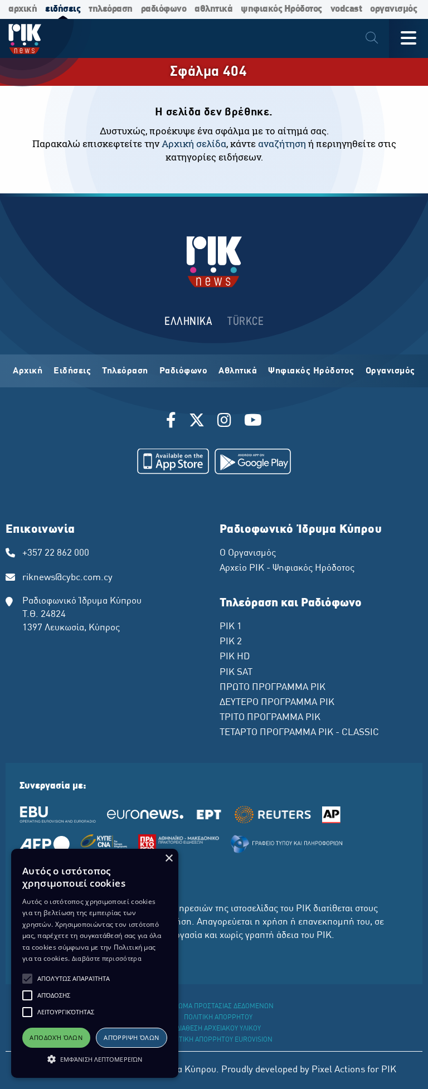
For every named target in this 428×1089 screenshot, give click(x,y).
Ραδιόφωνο (183, 371)
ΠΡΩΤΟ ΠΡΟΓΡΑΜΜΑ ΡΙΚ (272, 687)
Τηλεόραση (125, 371)
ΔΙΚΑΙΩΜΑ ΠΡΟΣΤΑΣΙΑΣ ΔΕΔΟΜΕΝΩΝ (218, 1006)
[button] (27, 979)
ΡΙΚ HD (235, 657)
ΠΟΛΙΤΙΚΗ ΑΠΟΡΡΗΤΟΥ (218, 1017)
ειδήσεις (62, 9)
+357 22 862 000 (55, 553)
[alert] (94, 963)
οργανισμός (393, 9)
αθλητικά (213, 9)
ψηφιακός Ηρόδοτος (281, 9)
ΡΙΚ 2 (231, 642)
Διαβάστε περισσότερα (107, 958)
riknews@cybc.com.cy (67, 577)
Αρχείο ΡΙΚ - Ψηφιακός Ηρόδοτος (287, 568)
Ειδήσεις (72, 371)
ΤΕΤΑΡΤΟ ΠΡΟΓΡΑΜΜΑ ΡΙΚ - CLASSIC (299, 732)
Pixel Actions (338, 1070)
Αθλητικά (237, 371)
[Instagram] (224, 422)
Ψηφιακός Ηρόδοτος (311, 371)
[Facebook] (173, 422)
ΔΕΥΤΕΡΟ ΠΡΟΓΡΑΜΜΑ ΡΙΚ (277, 702)
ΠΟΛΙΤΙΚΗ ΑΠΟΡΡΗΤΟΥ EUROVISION (218, 1040)
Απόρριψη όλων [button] (131, 1037)
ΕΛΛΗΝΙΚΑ (188, 322)
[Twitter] (196, 422)
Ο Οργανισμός (248, 553)
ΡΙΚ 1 (231, 627)
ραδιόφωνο (164, 9)
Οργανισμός (390, 371)
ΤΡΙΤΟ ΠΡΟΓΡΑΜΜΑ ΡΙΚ (270, 717)
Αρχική (27, 371)
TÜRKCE (245, 322)
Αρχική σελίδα (194, 143)
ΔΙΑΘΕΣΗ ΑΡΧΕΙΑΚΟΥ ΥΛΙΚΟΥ (218, 1028)
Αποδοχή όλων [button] (56, 1037)
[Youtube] (253, 422)
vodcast (346, 9)
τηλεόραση (111, 9)
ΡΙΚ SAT (236, 672)
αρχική (22, 9)
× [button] (168, 858)
